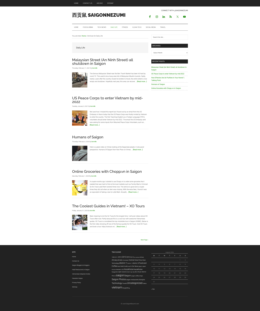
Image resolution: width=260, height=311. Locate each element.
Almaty (114, 260)
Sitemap (74, 287)
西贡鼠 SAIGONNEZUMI (99, 15)
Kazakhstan (129, 269)
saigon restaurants (132, 280)
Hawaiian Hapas (77, 278)
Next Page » (144, 240)
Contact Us (75, 261)
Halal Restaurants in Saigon (81, 269)
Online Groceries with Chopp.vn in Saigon (107, 171)
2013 (124, 257)
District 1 (129, 263)
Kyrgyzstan (115, 272)
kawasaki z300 (120, 269)
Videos (145, 283)
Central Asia (133, 260)
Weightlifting (126, 288)
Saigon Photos (119, 279)
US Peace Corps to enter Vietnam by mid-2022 (107, 100)
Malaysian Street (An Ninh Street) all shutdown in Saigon (102, 62)
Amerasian (125, 260)
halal (118, 266)
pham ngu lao (130, 272)
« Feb (153, 289)
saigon (120, 275)
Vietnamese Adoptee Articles (81, 274)
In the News (134, 266)
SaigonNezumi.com (132, 304)
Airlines (142, 257)
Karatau (114, 269)
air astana (136, 257)
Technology (117, 283)
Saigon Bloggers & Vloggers (80, 265)
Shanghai (142, 280)
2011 (116, 257)
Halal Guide (124, 266)
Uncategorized (134, 283)
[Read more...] (142, 81)
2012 (120, 257)
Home (74, 256)
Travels (124, 283)
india (129, 266)
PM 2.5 (114, 276)
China (140, 260)
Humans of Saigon (87, 137)
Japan (144, 266)
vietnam (117, 287)
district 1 (123, 263)
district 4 (135, 263)
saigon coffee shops (137, 276)
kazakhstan (138, 269)
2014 (128, 257)
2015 (132, 257)
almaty (119, 260)
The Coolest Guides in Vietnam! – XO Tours (108, 206)
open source (122, 272)
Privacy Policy (76, 282)
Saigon (127, 275)
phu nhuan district (140, 272)
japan (140, 266)
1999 (113, 257)
